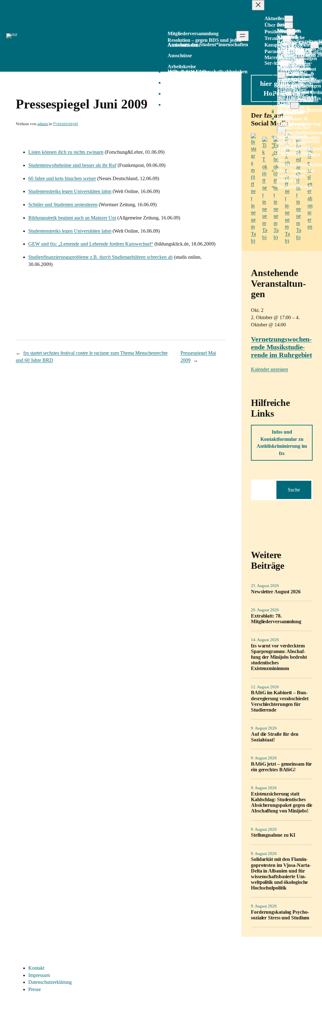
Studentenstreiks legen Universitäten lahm (69, 191)
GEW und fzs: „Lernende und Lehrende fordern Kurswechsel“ (90, 244)
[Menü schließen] (258, 5)
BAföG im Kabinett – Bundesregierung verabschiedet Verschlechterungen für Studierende (279, 701)
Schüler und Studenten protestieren (62, 204)
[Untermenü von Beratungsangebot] (281, 75)
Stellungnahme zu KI (273, 835)
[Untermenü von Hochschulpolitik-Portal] (294, 105)
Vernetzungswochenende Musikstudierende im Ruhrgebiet (281, 347)
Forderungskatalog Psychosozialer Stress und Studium (280, 914)
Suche (294, 489)
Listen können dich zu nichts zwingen (65, 152)
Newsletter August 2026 (276, 591)
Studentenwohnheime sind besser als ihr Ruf (72, 165)
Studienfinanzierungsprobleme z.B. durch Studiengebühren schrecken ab (100, 257)
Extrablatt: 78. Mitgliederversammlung (276, 618)
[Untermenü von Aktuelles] (288, 18)
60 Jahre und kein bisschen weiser (62, 178)
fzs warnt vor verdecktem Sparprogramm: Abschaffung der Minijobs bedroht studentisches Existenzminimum (279, 657)
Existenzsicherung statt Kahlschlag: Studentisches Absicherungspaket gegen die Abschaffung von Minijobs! (281, 802)
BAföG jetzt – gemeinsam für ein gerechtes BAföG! (281, 766)
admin (42, 123)
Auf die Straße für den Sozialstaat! (274, 736)
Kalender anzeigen (269, 369)
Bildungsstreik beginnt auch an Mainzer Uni (72, 217)
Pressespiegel (65, 123)
